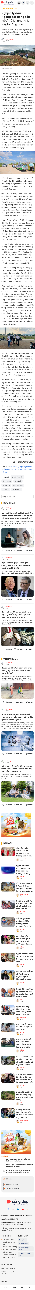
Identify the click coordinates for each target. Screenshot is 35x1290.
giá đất (18, 481)
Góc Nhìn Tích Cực (9, 1257)
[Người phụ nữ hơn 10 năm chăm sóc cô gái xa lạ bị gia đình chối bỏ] (8, 904)
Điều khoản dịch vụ (8, 1268)
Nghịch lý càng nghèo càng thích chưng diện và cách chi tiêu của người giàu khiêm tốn (16, 565)
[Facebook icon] (8, 1209)
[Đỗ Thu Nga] (3, 663)
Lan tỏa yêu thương (12, 1188)
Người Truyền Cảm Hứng (8, 1243)
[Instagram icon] (13, 1209)
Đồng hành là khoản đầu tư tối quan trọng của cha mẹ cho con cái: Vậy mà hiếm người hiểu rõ (17, 769)
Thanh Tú (23, 859)
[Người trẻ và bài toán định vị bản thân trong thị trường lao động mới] (8, 869)
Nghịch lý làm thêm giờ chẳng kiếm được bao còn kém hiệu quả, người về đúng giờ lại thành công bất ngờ (17, 516)
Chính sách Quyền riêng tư (8, 1273)
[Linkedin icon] (18, 1209)
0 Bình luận (19, 550)
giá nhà (7, 485)
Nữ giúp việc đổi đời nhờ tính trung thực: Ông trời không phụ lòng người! (24, 975)
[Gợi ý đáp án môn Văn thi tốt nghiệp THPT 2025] (8, 1027)
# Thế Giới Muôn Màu (9, 9)
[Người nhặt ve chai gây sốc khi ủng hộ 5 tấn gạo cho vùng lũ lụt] (8, 957)
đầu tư (6, 489)
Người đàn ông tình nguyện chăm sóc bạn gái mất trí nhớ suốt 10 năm (24, 993)
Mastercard (24, 1244)
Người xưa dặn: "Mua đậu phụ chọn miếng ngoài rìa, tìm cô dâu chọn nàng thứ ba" (16, 670)
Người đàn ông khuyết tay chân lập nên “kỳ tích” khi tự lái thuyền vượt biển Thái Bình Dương (24, 1010)
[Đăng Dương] (17, 895)
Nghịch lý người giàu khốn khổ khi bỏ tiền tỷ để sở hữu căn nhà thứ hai (17, 469)
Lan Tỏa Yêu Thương (10, 1247)
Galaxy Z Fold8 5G (25, 1254)
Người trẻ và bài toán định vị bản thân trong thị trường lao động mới (23, 869)
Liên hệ (4, 1281)
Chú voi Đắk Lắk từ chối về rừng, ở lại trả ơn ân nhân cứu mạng (24, 1096)
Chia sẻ (30, 550)
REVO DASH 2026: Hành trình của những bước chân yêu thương (18, 1160)
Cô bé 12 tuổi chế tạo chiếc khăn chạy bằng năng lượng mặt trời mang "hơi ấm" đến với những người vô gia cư (24, 1043)
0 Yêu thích (8, 550)
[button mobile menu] (19, 3)
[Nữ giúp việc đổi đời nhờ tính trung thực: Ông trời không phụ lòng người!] (8, 975)
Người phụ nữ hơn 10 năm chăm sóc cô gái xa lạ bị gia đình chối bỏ (24, 905)
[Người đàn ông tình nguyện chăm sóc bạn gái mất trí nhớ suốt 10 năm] (8, 992)
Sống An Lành (7, 1252)
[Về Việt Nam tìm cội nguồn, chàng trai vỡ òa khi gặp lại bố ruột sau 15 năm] (8, 1060)
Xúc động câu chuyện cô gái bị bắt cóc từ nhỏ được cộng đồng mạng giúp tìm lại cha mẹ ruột (24, 940)
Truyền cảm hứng (12, 1184)
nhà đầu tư (19, 485)
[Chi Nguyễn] (3, 508)
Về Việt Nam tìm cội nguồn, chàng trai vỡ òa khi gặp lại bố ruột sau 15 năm (24, 1061)
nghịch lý (17, 489)
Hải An (22, 877)
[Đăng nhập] (32, 3)
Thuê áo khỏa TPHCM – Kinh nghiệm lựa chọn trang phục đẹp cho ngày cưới (24, 852)
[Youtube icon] (23, 1209)
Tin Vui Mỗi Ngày (8, 1239)
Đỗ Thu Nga (9, 663)
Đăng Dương (24, 894)
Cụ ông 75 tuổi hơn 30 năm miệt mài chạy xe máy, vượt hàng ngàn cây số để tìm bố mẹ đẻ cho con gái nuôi (24, 1078)
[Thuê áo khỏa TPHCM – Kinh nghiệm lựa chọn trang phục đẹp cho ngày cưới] (8, 851)
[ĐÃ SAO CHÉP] (22, 1287)
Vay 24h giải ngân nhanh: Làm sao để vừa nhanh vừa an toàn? (20, 1166)
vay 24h (23, 1240)
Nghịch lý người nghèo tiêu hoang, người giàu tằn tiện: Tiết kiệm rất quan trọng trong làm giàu (16, 614)
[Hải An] (17, 877)
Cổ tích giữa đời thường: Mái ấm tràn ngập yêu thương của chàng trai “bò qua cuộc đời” (24, 922)
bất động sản (18, 477)
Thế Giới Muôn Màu (9, 1255)
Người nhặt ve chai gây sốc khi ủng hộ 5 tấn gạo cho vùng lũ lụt (24, 958)
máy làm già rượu (24, 1249)
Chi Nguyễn (9, 39)
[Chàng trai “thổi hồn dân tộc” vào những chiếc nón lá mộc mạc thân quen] (8, 1113)
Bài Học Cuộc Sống (9, 1249)
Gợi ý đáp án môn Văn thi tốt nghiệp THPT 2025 (24, 1027)
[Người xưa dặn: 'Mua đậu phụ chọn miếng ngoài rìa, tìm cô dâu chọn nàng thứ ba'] (17, 691)
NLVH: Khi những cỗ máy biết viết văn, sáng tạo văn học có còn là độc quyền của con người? (17, 717)
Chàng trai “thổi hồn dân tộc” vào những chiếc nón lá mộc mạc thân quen (24, 1113)
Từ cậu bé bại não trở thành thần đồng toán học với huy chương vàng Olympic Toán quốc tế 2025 (24, 887)
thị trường (7, 481)
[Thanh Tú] (17, 859)
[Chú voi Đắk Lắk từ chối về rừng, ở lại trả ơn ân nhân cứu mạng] (8, 1095)
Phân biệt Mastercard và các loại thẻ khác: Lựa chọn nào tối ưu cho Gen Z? (18, 1171)
